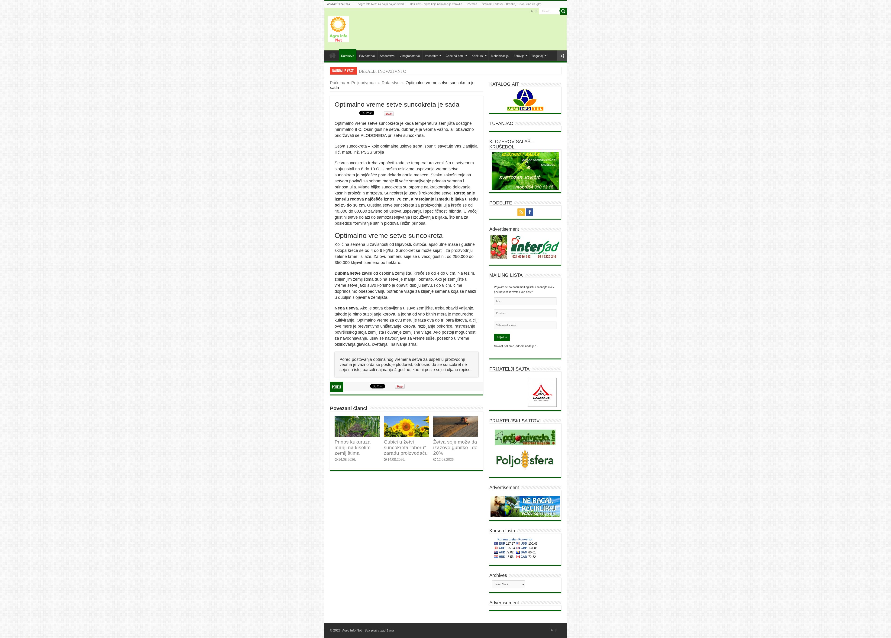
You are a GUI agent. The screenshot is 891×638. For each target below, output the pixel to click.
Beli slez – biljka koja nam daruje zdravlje (436, 4)
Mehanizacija (500, 56)
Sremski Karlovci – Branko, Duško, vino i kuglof (511, 4)
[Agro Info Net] (338, 28)
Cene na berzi (455, 56)
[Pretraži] (563, 11)
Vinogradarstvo (410, 56)
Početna (472, 4)
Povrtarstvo (367, 56)
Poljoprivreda (363, 82)
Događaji (537, 56)
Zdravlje (519, 56)
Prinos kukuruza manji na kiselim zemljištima (353, 447)
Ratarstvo (347, 56)
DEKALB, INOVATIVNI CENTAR (389, 71)
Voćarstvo (431, 56)
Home (333, 55)
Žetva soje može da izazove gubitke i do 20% (455, 447)
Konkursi (478, 56)
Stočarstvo (387, 56)
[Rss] (532, 11)
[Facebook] (536, 11)
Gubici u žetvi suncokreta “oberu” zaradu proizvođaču (406, 447)
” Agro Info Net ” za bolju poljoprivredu (381, 4)
